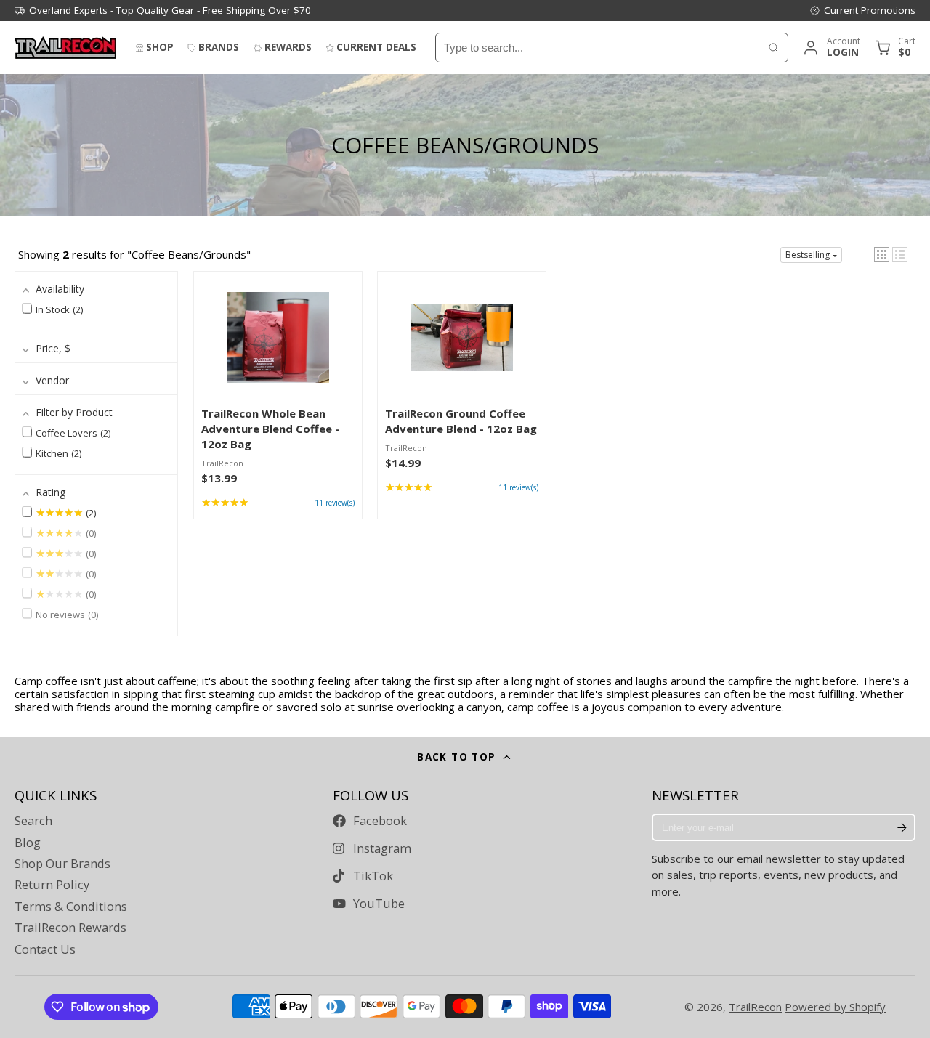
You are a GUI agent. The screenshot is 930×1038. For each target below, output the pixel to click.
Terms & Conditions (71, 906)
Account (831, 47)
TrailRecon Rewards (70, 927)
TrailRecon (755, 1007)
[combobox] (597, 47)
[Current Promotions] (862, 10)
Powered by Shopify (835, 1007)
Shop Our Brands (62, 863)
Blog (28, 842)
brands (218, 47)
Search (33, 821)
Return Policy (52, 884)
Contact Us (45, 949)
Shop (160, 47)
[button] (881, 254)
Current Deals (376, 47)
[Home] (65, 47)
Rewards (288, 47)
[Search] (773, 47)
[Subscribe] (901, 827)
